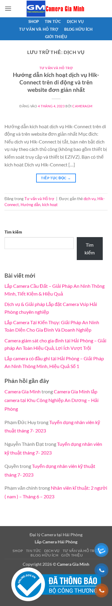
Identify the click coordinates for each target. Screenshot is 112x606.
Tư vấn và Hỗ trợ (38, 29)
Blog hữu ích (78, 29)
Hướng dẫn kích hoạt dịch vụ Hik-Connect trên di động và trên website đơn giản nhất (56, 82)
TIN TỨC (53, 21)
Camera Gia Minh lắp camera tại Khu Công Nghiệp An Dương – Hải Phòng (51, 400)
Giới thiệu (56, 36)
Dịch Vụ (75, 21)
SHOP (33, 21)
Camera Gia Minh (22, 391)
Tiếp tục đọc (56, 178)
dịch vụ (90, 198)
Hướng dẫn (30, 204)
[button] (8, 8)
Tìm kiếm (13, 231)
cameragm (82, 106)
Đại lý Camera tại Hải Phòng (56, 534)
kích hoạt (50, 204)
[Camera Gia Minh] (56, 9)
